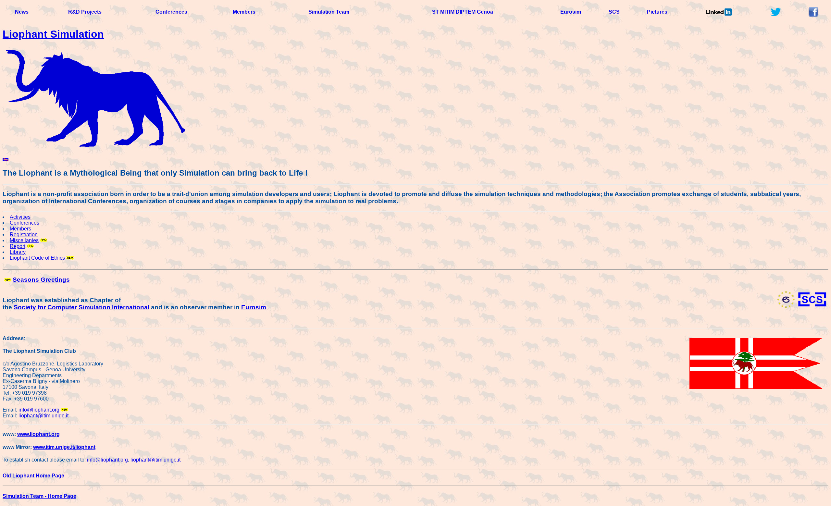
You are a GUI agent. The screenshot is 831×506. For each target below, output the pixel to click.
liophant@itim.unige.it (43, 415)
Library (18, 252)
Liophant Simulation (53, 34)
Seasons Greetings (41, 279)
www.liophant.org (38, 434)
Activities (20, 217)
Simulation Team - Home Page (39, 496)
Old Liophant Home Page (33, 475)
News (22, 12)
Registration (24, 234)
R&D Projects (85, 12)
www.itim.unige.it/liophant (64, 447)
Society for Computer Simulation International (81, 307)
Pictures (657, 12)
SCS (614, 12)
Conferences (171, 12)
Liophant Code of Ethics (37, 258)
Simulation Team (328, 12)
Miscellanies (24, 240)
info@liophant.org (39, 410)
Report (17, 246)
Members (244, 12)
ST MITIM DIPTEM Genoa (462, 12)
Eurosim (570, 12)
